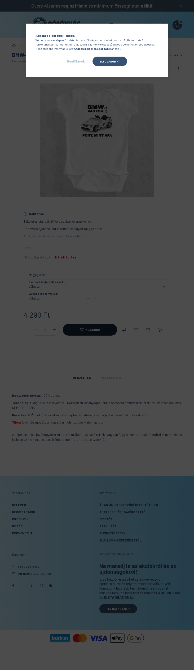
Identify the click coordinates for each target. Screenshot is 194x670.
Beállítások (76, 61)
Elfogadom (108, 61)
